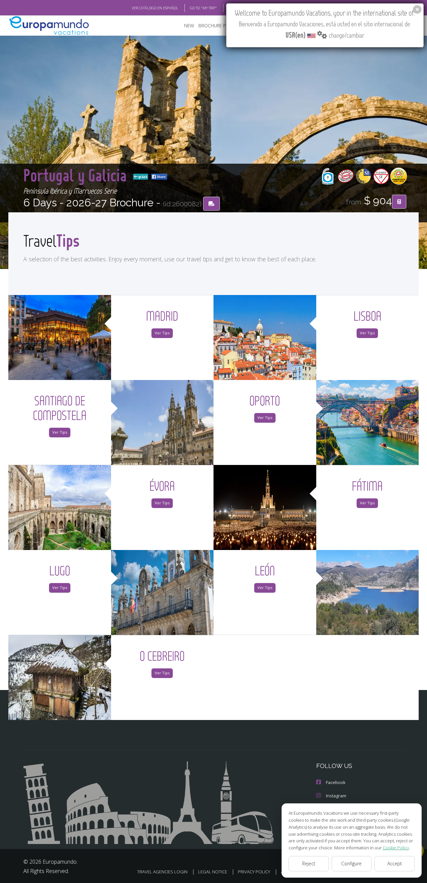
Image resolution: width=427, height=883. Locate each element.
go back (142, 176)
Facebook (336, 782)
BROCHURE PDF (215, 25)
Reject (308, 863)
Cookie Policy (396, 848)
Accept (394, 863)
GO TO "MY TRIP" (203, 7)
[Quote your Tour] (399, 202)
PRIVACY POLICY (254, 872)
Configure (351, 863)
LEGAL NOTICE (212, 872)
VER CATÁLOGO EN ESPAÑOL (155, 7)
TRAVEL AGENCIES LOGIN (162, 872)
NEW (189, 25)
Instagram (336, 796)
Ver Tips (162, 332)
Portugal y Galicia (76, 175)
